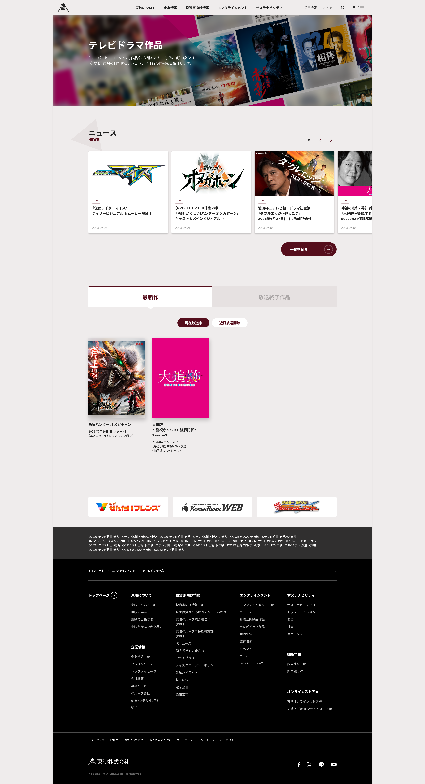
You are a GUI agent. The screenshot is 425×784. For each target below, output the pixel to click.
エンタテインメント (123, 570)
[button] (320, 140)
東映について (141, 595)
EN (362, 7)
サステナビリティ (301, 595)
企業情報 (138, 647)
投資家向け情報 (188, 595)
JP (353, 7)
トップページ (96, 570)
